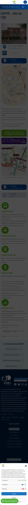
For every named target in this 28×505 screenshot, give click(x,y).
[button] (26, 466)
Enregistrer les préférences (14, 501)
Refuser (14, 497)
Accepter (14, 493)
